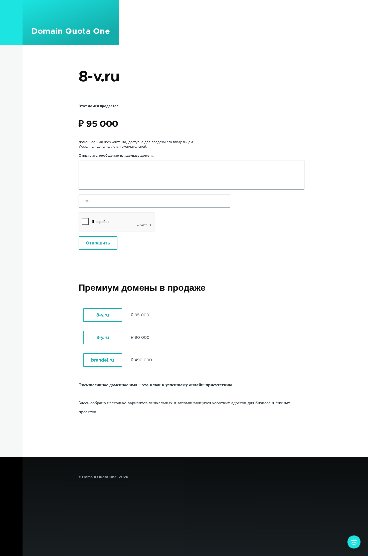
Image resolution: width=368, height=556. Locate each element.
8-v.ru (102, 315)
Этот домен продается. (99, 106)
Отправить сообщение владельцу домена (116, 155)
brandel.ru (102, 360)
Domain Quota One (71, 32)
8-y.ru (102, 338)
